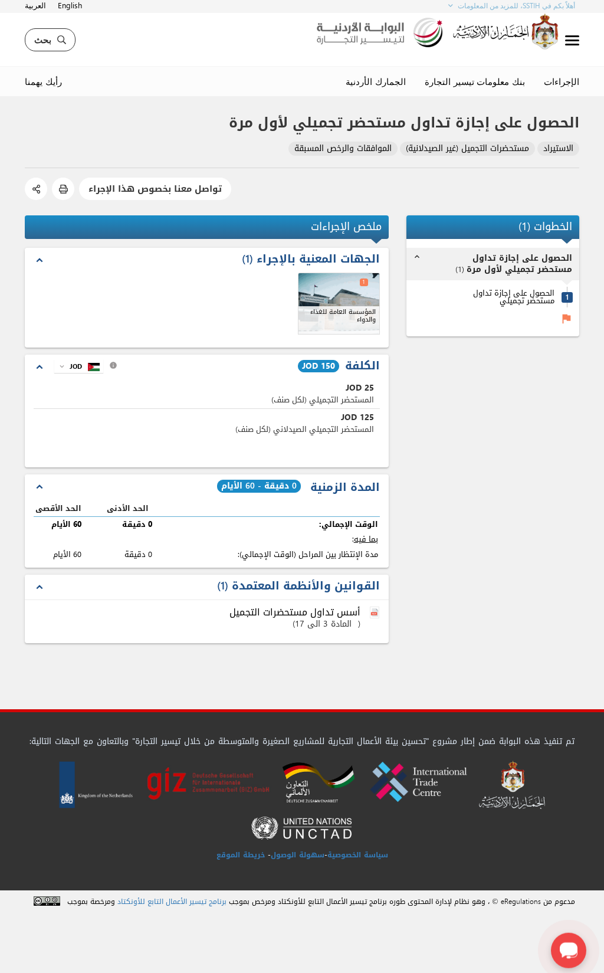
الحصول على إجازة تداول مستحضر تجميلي (513, 296)
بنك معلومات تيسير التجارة (475, 81)
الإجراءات (561, 81)
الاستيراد (558, 149)
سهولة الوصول (297, 854)
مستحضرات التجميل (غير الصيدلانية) (467, 149)
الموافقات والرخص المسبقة (343, 149)
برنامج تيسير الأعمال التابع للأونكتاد (171, 902)
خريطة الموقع (240, 854)
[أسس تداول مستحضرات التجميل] (376, 613)
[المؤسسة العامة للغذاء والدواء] (339, 304)
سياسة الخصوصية (357, 854)
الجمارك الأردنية (376, 81)
